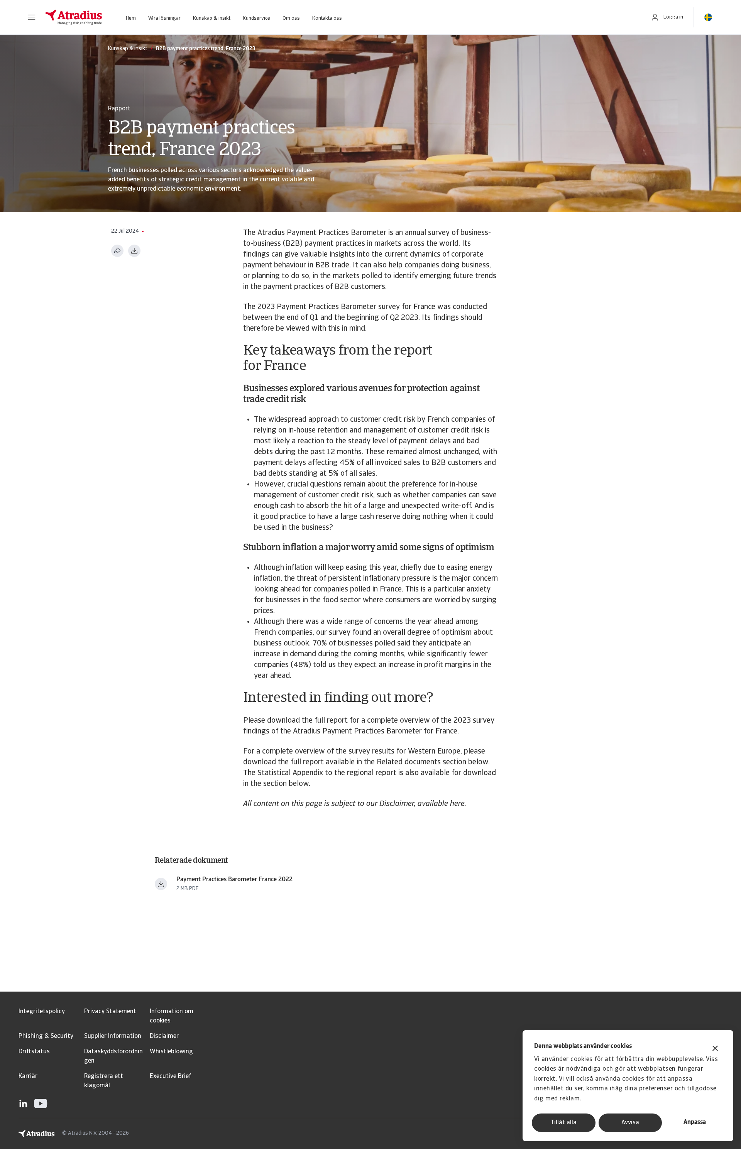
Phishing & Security (46, 1036)
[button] (32, 17)
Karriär (28, 1076)
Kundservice (256, 18)
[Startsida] (74, 17)
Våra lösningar (164, 18)
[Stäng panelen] (715, 1049)
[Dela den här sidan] (117, 251)
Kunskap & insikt (211, 18)
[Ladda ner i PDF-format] (134, 251)
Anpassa (694, 1122)
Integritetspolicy (42, 1012)
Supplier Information (112, 1036)
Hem (131, 18)
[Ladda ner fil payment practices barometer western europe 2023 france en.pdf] (161, 884)
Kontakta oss (327, 18)
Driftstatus (34, 1052)
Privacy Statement (110, 1012)
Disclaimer (164, 1036)
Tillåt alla (563, 1123)
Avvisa (630, 1123)
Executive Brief (170, 1076)
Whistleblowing (171, 1052)
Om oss (291, 18)
